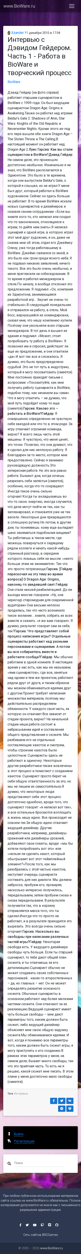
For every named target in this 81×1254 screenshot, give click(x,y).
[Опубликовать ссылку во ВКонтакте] (70, 1101)
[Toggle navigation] (72, 6)
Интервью (21, 1093)
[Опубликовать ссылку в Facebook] (53, 1101)
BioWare (14, 82)
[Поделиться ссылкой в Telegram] (61, 1109)
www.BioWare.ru (19, 6)
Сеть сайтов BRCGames (40, 1235)
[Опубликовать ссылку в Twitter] (61, 1101)
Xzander (17, 33)
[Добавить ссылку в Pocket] (70, 1109)
